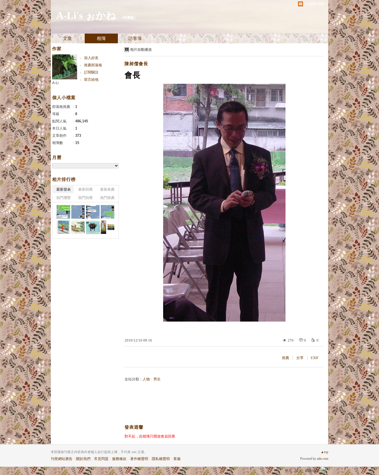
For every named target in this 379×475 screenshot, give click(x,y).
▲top (324, 452)
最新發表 (63, 189)
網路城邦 (312, 471)
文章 (67, 38)
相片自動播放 (141, 49)
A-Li (55, 83)
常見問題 (101, 459)
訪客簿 (135, 38)
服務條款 (119, 459)
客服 (177, 459)
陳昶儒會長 (136, 63)
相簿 (101, 38)
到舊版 (128, 18)
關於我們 (83, 459)
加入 (298, 471)
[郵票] (63, 227)
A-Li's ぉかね (86, 15)
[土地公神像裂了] (107, 227)
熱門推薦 (107, 198)
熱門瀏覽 (63, 198)
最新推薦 (107, 189)
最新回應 (85, 189)
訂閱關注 (91, 72)
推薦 (285, 358)
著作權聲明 (139, 459)
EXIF (315, 358)
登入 (288, 471)
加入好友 (91, 58)
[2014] (63, 212)
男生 (157, 379)
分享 (300, 358)
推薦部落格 (93, 65)
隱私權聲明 (161, 459)
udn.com (322, 459)
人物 (146, 379)
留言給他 (91, 79)
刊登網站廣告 (61, 459)
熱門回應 (85, 198)
